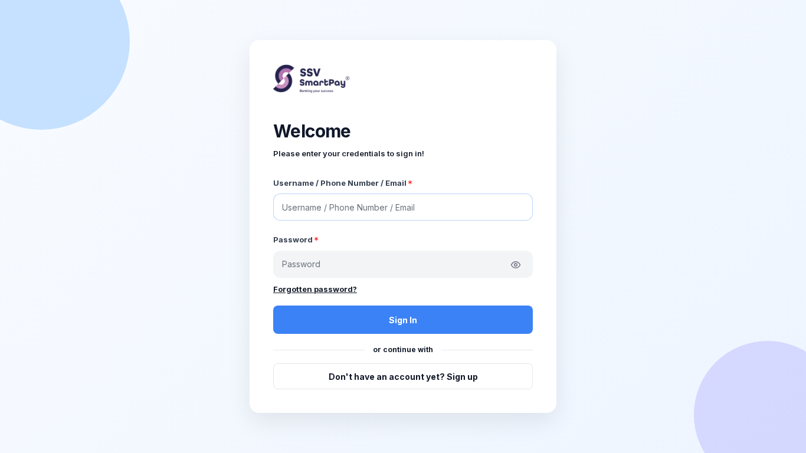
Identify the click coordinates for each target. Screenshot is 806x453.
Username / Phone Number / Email (340, 183)
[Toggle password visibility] (516, 265)
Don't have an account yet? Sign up (403, 377)
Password (293, 239)
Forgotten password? (315, 289)
